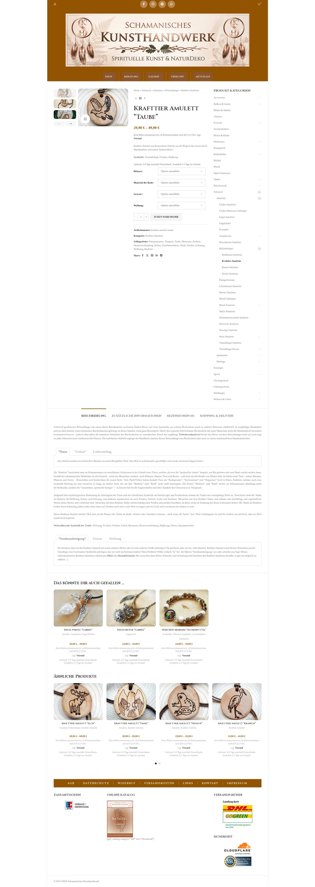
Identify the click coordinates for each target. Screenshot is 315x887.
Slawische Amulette (229, 323)
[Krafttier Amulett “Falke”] (131, 701)
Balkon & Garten (222, 104)
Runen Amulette (230, 267)
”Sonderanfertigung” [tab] (72, 538)
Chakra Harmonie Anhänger (233, 210)
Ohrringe (220, 361)
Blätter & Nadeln (222, 110)
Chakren (218, 116)
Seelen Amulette (230, 273)
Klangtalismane (227, 280)
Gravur (138, 194)
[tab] (93, 414)
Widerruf (127, 783)
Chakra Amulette (227, 204)
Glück (183, 245)
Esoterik (218, 122)
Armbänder (221, 355)
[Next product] (145, 98)
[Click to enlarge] (85, 118)
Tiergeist (169, 241)
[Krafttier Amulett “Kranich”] (236, 701)
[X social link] (147, 255)
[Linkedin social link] (156, 255)
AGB (70, 783)
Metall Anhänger (227, 298)
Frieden (190, 245)
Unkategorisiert (221, 386)
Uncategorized (221, 380)
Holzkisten (219, 141)
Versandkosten (159, 783)
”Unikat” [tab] (80, 452)
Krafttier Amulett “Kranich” (237, 723)
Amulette (158, 90)
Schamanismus (156, 241)
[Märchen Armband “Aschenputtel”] (184, 608)
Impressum (237, 783)
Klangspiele (220, 148)
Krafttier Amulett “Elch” (78, 723)
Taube (178, 241)
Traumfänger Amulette (230, 342)
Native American (222, 173)
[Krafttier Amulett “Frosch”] (184, 701)
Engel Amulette (227, 217)
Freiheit (196, 241)
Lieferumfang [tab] (102, 452)
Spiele (217, 374)
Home (137, 90)
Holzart (138, 171)
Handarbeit (184, 639)
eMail (110, 555)
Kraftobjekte (220, 154)
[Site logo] (158, 39)
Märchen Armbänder (182, 634)
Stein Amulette (226, 336)
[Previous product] (136, 98)
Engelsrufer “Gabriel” (131, 629)
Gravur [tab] (97, 538)
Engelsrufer (225, 223)
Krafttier (148, 249)
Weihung (138, 205)
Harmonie (187, 241)
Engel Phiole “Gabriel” (78, 629)
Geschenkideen (221, 129)
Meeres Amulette (227, 292)
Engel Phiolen (88, 634)
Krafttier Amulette (190, 90)
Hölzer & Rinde (221, 135)
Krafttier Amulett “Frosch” (183, 723)
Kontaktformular (126, 555)
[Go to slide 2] (159, 763)
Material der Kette (143, 182)
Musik (217, 166)
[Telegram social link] (161, 255)
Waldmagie (219, 393)
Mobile (217, 160)
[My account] (55, 4)
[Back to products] (140, 98)
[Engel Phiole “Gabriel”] (78, 608)
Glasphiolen (225, 236)
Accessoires (219, 97)
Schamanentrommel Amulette (233, 317)
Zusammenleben (170, 245)
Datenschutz (96, 783)
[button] (59, 123)
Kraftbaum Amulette (232, 254)
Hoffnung (138, 249)
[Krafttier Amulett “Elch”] (78, 701)
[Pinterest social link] (162, 4)
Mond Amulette (227, 305)
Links (188, 783)
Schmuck (146, 90)
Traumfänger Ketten (229, 349)
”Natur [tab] (62, 452)
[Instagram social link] (153, 4)
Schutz (157, 245)
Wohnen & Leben (222, 399)
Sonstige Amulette (228, 330)
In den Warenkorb (166, 216)
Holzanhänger (172, 90)
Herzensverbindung (143, 245)
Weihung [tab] (115, 538)
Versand (138, 138)
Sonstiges (218, 367)
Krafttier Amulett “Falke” (131, 723)
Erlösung (199, 245)
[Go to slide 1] (156, 763)
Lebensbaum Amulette (230, 286)
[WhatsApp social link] (171, 4)
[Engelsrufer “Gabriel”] (131, 608)
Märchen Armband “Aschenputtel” (184, 629)
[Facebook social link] (143, 4)
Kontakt (210, 783)
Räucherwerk (220, 185)
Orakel (217, 179)
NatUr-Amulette (227, 311)
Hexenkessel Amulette (230, 242)
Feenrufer (224, 229)
